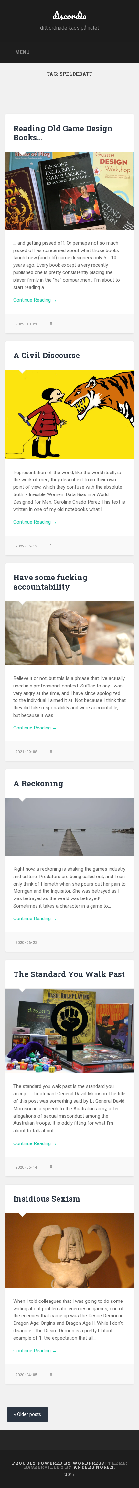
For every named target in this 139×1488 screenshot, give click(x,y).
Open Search (127, 51)
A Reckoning (38, 783)
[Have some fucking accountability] (69, 633)
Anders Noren (93, 1467)
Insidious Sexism (46, 1199)
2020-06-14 (26, 1167)
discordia (69, 16)
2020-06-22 (26, 942)
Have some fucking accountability (50, 582)
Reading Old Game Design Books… (63, 133)
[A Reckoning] (69, 827)
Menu (22, 52)
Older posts (29, 1414)
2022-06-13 (26, 546)
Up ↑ (69, 1474)
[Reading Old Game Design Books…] (69, 191)
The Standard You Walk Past (69, 974)
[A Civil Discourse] (69, 414)
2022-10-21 (26, 324)
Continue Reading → (35, 300)
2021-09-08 (26, 751)
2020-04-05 (26, 1374)
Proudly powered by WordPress (58, 1463)
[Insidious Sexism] (69, 1250)
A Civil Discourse (46, 355)
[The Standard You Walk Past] (69, 1031)
